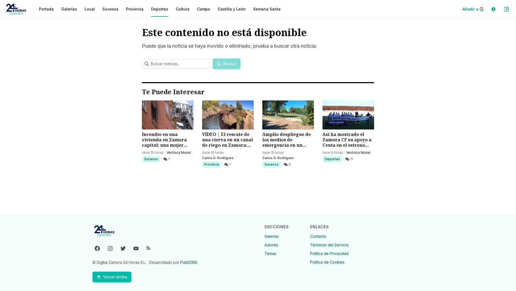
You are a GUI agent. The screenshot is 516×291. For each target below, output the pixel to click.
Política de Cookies (327, 262)
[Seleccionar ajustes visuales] (493, 9)
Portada (46, 9)
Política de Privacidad (329, 253)
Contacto (318, 236)
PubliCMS (188, 262)
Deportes (332, 159)
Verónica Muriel (179, 152)
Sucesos (152, 159)
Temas (270, 253)
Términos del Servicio (329, 245)
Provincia (212, 164)
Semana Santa (267, 9)
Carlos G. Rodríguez (218, 158)
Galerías (69, 9)
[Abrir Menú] (506, 9)
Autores (271, 245)
